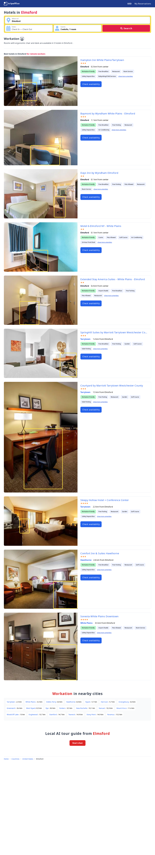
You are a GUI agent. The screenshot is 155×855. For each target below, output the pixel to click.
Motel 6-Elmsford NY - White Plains (100, 226)
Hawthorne (85, 560)
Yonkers (62, 708)
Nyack (88, 702)
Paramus (111, 714)
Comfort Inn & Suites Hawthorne (99, 553)
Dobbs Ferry (51, 702)
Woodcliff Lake (13, 714)
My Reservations (143, 3)
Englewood (33, 714)
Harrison (104, 702)
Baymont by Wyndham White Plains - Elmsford (107, 113)
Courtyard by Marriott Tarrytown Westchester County (111, 385)
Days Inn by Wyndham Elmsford (99, 173)
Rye (47, 708)
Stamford (53, 714)
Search (128, 28)
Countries (15, 759)
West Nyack (30, 708)
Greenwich (11, 708)
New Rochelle (82, 708)
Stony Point (91, 714)
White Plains (86, 623)
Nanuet (102, 708)
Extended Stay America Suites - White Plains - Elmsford (112, 279)
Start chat (77, 743)
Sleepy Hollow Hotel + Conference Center (104, 500)
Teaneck (71, 714)
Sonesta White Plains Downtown (99, 616)
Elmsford (39, 759)
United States (27, 759)
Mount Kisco (121, 708)
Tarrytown (85, 339)
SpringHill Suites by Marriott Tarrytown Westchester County (114, 332)
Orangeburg (124, 702)
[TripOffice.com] (11, 3)
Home (6, 759)
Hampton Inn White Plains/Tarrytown (102, 60)
